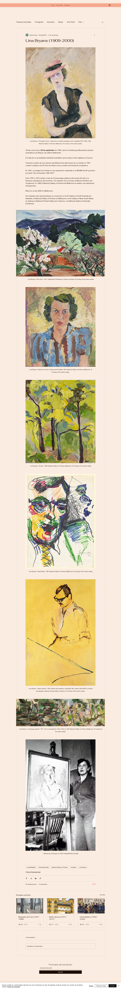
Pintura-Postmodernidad (33, 872)
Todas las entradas (23, 22)
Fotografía (39, 22)
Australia (73, 867)
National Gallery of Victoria (60, 867)
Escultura (50, 22)
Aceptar (112, 986)
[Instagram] (110, 5)
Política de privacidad (13, 987)
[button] (102, 22)
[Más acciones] (94, 35)
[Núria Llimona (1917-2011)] (60, 906)
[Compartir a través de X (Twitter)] (31, 878)
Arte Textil (71, 22)
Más (80, 22)
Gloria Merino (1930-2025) (88, 918)
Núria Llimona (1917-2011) (58, 918)
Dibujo (60, 22)
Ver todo (102, 895)
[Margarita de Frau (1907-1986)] (29, 906)
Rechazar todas (101, 986)
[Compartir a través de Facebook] (26, 878)
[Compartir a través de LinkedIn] (36, 878)
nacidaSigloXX (31, 867)
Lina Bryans (82, 867)
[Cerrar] (119, 985)
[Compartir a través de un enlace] (40, 878)
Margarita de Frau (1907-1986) (29, 918)
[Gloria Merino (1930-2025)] (91, 906)
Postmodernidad (43, 867)
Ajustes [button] (91, 986)
